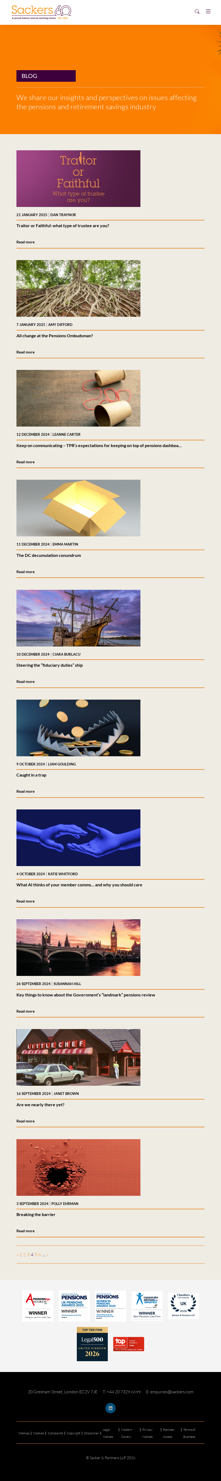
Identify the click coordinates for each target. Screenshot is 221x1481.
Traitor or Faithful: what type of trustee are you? (62, 225)
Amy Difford (60, 324)
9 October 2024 (30, 764)
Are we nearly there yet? (40, 1104)
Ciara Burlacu (66, 654)
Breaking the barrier (36, 1214)
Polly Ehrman (64, 1203)
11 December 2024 (33, 544)
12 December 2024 (33, 434)
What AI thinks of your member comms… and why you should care (79, 884)
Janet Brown (66, 1093)
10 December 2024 (33, 654)
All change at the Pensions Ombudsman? (54, 335)
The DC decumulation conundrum (48, 555)
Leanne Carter (67, 434)
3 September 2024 (32, 1203)
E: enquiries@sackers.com (170, 1391)
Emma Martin (65, 544)
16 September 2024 (33, 1093)
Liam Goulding (62, 764)
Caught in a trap (31, 774)
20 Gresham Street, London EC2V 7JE (62, 1391)
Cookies (38, 1433)
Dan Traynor (63, 215)
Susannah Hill (67, 984)
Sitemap (23, 1433)
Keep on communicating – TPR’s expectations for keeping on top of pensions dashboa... (99, 445)
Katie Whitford (63, 874)
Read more (25, 242)
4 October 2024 (30, 874)
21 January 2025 (31, 215)
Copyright (73, 1433)
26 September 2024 (33, 984)
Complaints (55, 1433)
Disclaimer (91, 1433)
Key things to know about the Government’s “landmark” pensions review (85, 994)
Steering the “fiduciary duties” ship (49, 665)
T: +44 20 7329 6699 (122, 1391)
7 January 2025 (30, 324)
